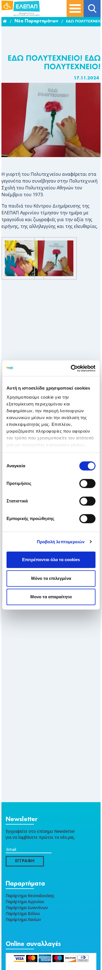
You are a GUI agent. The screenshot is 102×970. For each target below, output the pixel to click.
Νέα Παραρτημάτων (36, 21)
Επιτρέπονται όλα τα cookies (51, 559)
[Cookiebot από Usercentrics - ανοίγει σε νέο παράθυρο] (71, 368)
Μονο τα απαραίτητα (51, 596)
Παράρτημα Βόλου (23, 913)
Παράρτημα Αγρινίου (25, 901)
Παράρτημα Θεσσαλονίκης (30, 895)
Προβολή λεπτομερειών (61, 541)
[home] (5, 21)
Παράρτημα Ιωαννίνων (27, 907)
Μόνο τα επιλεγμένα (51, 578)
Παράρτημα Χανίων (23, 919)
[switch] (87, 483)
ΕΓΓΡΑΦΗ (25, 861)
